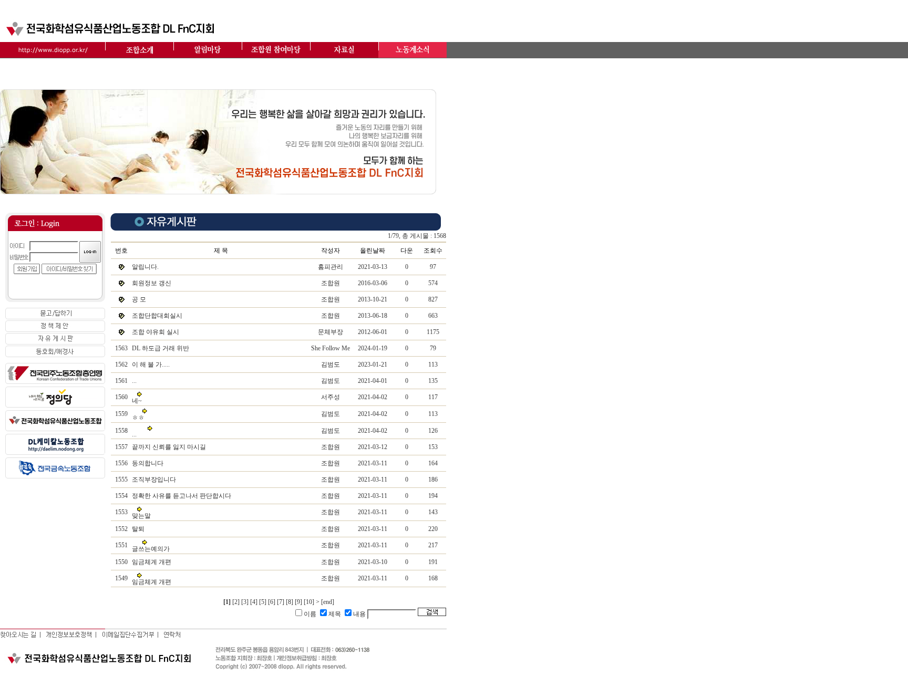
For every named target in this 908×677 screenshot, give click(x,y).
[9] (298, 602)
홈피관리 (330, 266)
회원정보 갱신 (151, 283)
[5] (262, 602)
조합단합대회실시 (157, 315)
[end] (327, 602)
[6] (271, 602)
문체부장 (330, 332)
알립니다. (145, 266)
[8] (289, 602)
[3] (245, 602)
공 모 (139, 299)
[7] (280, 602)
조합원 (330, 283)
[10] (309, 602)
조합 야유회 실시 (155, 332)
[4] (253, 602)
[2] (236, 602)
